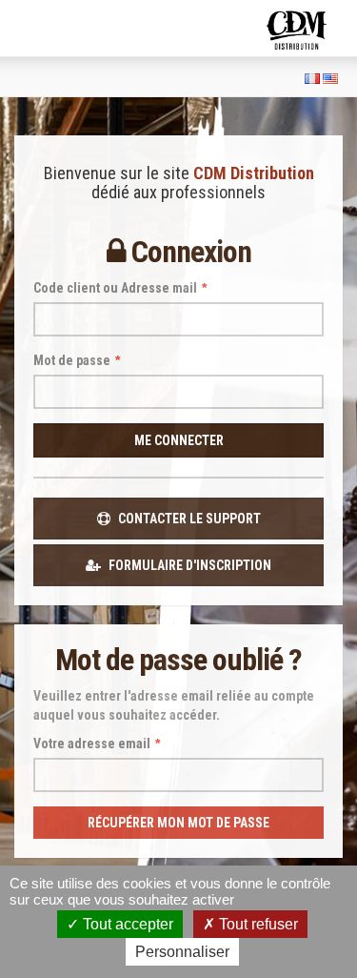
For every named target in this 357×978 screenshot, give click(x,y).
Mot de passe (76, 360)
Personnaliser (182, 952)
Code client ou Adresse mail (120, 287)
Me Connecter (179, 440)
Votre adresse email (96, 743)
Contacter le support (188, 518)
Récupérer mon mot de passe (178, 822)
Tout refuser (256, 924)
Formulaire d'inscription (188, 565)
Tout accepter (126, 924)
